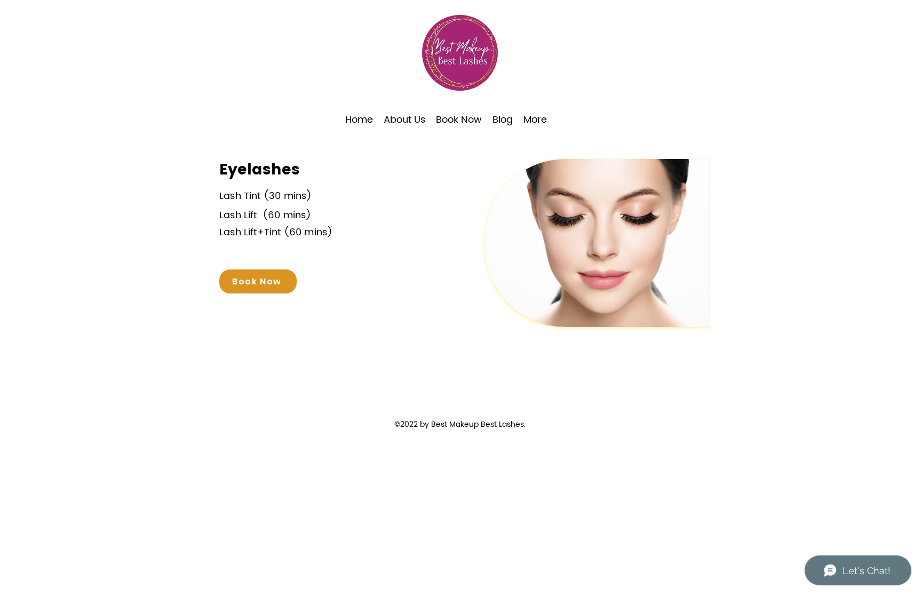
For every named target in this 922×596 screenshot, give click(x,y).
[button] (459, 120)
